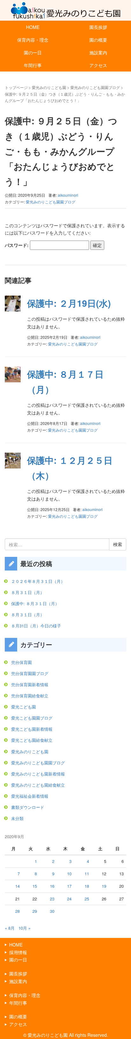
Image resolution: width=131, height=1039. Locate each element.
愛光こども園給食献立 (31, 740)
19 (104, 886)
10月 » (24, 928)
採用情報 (18, 952)
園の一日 (33, 52)
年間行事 (33, 65)
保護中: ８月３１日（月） (35, 603)
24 (69, 899)
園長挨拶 (98, 27)
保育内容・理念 (32, 40)
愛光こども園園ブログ (31, 718)
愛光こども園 (23, 707)
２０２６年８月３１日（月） (38, 581)
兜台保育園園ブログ (29, 673)
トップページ (16, 87)
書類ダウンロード (27, 807)
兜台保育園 (21, 662)
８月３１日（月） (27, 592)
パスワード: (17, 245)
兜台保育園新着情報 (29, 684)
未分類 (17, 818)
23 (52, 899)
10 (69, 874)
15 (34, 886)
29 (34, 911)
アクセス (98, 65)
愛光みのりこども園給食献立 (38, 785)
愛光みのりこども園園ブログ (95, 87)
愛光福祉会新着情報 (29, 796)
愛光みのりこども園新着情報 (38, 774)
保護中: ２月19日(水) (69, 303)
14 (17, 886)
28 (17, 911)
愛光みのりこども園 (49, 87)
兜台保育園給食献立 (29, 696)
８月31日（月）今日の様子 (36, 626)
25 (87, 899)
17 (69, 886)
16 (52, 886)
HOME (32, 27)
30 (52, 911)
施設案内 (98, 52)
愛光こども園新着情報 (31, 729)
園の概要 (98, 40)
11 (87, 874)
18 (87, 886)
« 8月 (10, 928)
